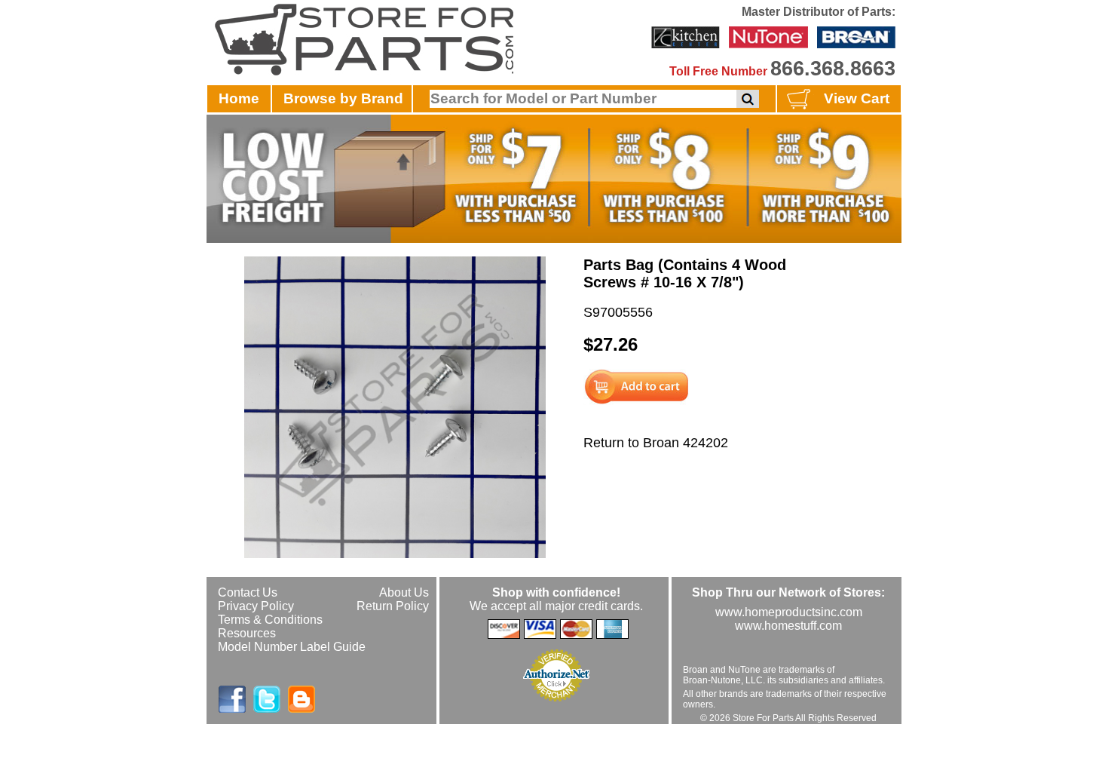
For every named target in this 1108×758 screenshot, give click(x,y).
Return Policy (393, 606)
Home (239, 98)
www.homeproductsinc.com (788, 612)
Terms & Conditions (270, 619)
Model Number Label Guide (292, 646)
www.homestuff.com (788, 625)
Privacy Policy (256, 606)
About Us (404, 592)
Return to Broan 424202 (655, 442)
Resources (247, 633)
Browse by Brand (343, 98)
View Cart (856, 98)
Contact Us (247, 592)
